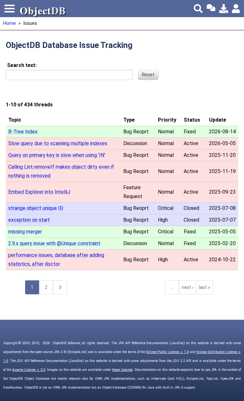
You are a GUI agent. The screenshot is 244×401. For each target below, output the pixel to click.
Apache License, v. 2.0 (28, 370)
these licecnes (122, 370)
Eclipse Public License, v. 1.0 (167, 352)
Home (9, 23)
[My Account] (236, 8)
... (172, 287)
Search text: (22, 65)
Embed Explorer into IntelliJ (39, 192)
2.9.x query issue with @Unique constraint (54, 243)
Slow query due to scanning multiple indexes (57, 143)
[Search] (198, 8)
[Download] (223, 8)
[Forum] (211, 8)
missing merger (25, 232)
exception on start (29, 220)
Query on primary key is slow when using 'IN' (56, 155)
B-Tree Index (22, 132)
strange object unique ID (35, 208)
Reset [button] (148, 74)
